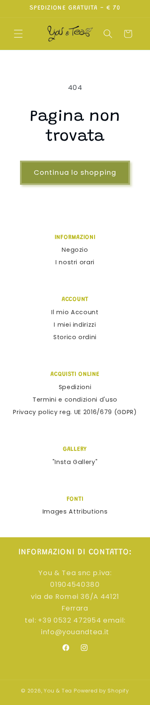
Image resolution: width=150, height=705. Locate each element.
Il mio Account (74, 312)
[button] (18, 34)
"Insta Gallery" (75, 462)
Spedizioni (75, 387)
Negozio (75, 250)
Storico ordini (75, 337)
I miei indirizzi (75, 324)
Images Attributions (75, 511)
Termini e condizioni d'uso (75, 399)
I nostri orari (75, 262)
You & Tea (58, 690)
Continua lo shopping (75, 172)
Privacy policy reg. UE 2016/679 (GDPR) (75, 412)
